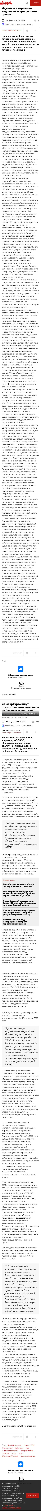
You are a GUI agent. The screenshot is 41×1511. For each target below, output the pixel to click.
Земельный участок (28, 1456)
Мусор (14, 1453)
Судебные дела (7, 1448)
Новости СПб (29, 1445)
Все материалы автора (11, 30)
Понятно (32, 1496)
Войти (36, 3)
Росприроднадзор (27, 1450)
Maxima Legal (29, 1128)
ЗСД (20, 1453)
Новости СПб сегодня (10, 1456)
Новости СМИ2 (9, 694)
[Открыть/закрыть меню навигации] (23, 3)
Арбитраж (19, 1448)
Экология (5, 1453)
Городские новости (14, 1445)
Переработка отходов (10, 1450)
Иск (27, 1448)
